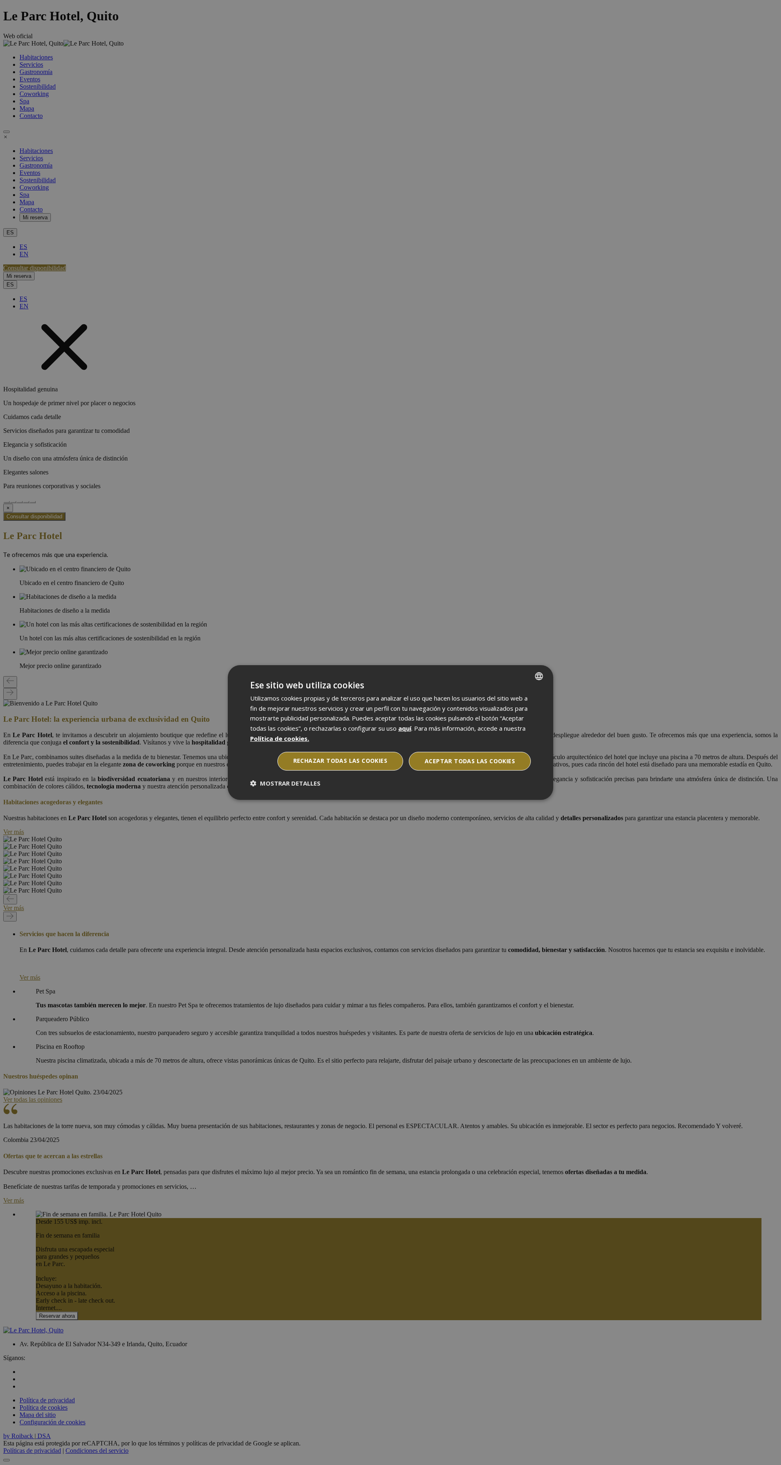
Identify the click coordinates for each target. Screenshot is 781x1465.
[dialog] (390, 732)
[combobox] (539, 676)
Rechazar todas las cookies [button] (340, 760)
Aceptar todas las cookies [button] (470, 761)
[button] (285, 783)
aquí (404, 728)
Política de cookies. (279, 738)
